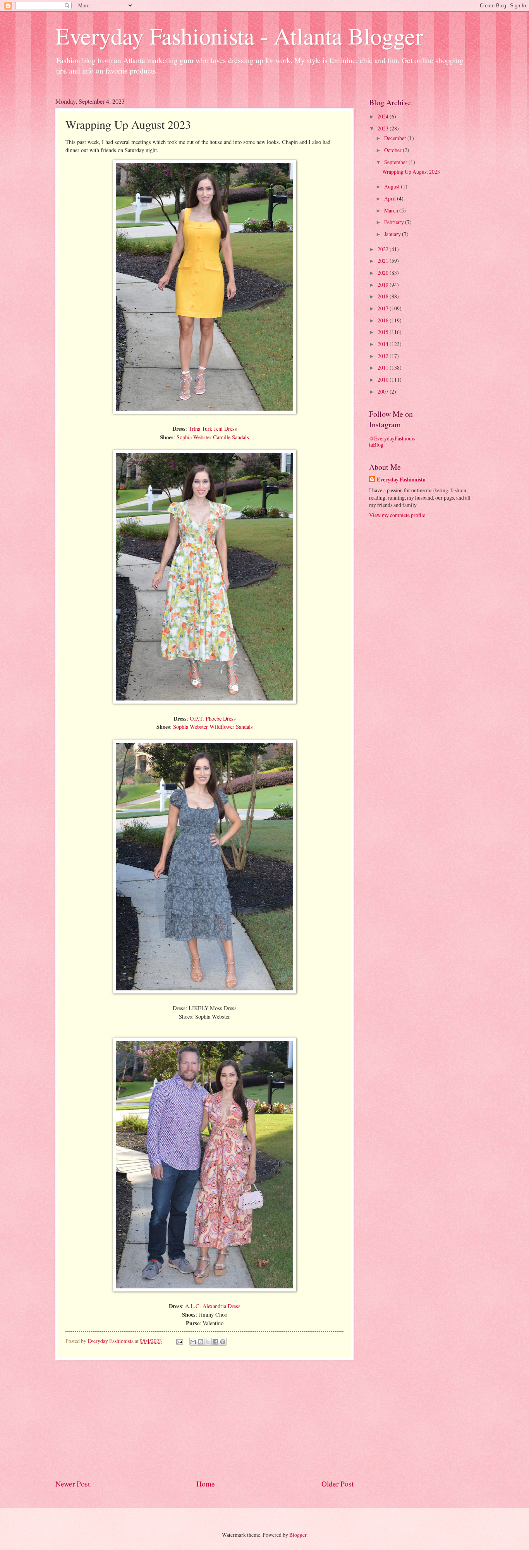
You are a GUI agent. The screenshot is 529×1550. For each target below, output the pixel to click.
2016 (384, 320)
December (395, 138)
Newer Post (72, 1483)
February (394, 222)
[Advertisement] (204, 1419)
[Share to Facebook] (215, 1342)
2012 (384, 356)
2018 (384, 296)
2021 (384, 260)
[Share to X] (208, 1342)
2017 (384, 308)
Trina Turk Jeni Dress (213, 428)
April (390, 198)
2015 (384, 332)
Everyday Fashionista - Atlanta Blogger (239, 35)
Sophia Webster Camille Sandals (213, 437)
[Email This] (193, 1342)
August (392, 186)
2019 (384, 284)
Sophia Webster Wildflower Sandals (213, 726)
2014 (384, 344)
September (396, 162)
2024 (384, 116)
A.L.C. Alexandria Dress (212, 1306)
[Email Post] (179, 1340)
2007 (384, 391)
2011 (384, 367)
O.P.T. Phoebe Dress (213, 718)
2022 (384, 249)
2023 (384, 128)
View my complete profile (397, 515)
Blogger (297, 1534)
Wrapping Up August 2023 (411, 171)
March (391, 210)
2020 (384, 272)
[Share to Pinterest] (223, 1342)
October (393, 150)
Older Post (337, 1483)
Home (205, 1483)
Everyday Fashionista (401, 479)
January (393, 234)
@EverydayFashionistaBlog (392, 442)
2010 (384, 379)
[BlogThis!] (200, 1342)
